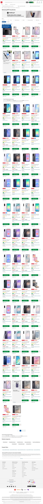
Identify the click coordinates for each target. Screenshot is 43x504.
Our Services (23, 464)
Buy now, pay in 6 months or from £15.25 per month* (26, 144)
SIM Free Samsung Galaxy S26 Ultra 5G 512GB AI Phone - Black (26, 291)
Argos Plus (13, 468)
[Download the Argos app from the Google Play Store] (34, 486)
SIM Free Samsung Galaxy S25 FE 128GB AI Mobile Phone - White (25, 265)
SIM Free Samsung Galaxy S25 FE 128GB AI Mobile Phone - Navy (6, 140)
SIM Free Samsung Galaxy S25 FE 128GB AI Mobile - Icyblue (6, 164)
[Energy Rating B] (3, 40)
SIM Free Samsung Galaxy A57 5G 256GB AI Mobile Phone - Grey (35, 164)
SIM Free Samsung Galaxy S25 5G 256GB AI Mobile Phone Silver (35, 342)
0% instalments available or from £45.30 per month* (26, 246)
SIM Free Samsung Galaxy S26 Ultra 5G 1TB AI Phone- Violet (16, 291)
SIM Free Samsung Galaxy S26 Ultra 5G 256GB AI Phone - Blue (16, 342)
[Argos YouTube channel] (7, 486)
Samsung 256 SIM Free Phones (29, 449)
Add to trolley (6, 46)
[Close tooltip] (10, 25)
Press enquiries (34, 467)
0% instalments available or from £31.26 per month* (16, 171)
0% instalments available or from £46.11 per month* (35, 270)
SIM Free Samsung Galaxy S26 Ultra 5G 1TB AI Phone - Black (26, 316)
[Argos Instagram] (15, 486)
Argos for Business (34, 464)
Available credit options (14, 372)
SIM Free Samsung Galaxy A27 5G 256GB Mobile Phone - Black (25, 140)
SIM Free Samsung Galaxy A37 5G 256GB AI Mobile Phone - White (6, 316)
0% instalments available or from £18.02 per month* (7, 146)
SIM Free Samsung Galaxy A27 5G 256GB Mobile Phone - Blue (16, 190)
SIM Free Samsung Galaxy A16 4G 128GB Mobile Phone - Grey (16, 367)
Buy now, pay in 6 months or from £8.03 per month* (7, 91)
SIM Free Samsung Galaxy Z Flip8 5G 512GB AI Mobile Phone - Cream (16, 38)
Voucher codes (23, 467)
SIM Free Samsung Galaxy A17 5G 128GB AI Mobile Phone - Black (6, 86)
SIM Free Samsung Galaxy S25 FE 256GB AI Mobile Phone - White (25, 214)
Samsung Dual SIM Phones (37, 449)
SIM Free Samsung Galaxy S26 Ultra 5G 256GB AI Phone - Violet (7, 342)
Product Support (14, 473)
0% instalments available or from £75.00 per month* (35, 43)
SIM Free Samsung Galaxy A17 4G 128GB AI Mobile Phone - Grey (25, 115)
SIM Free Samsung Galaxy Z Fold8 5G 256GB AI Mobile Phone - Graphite (35, 392)
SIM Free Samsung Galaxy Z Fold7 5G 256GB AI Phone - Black (7, 38)
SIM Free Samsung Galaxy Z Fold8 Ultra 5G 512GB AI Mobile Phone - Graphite (16, 416)
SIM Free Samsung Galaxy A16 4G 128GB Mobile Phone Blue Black (6, 115)
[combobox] (15, 2)
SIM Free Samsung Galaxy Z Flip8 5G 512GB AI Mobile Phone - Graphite (35, 291)
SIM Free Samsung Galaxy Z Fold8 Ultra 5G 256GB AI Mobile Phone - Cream (16, 62)
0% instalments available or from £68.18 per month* (26, 43)
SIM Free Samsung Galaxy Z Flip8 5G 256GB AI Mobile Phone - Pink (35, 265)
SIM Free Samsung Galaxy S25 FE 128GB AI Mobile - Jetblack (16, 140)
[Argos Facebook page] (9, 486)
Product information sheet (7, 40)
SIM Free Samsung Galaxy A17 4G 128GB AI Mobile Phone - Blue (35, 62)
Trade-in (23, 476)
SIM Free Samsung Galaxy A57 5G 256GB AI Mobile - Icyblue (6, 265)
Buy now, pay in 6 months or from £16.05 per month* (26, 169)
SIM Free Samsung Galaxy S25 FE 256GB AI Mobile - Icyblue (35, 115)
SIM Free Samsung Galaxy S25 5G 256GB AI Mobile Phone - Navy (6, 367)
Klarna (23, 471)
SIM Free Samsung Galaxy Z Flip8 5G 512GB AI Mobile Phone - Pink (7, 416)
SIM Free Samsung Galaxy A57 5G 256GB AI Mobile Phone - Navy (35, 190)
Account (3, 467)
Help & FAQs (3, 463)
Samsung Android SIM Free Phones (22, 449)
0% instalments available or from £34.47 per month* (35, 347)
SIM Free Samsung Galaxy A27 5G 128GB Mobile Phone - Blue (25, 190)
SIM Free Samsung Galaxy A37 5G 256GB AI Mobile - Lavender (6, 240)
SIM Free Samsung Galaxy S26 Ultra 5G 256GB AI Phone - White (35, 316)
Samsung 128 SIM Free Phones (5, 449)
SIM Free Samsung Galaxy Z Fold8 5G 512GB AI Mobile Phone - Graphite (26, 367)
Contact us (3, 464)
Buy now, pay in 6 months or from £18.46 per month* (7, 245)
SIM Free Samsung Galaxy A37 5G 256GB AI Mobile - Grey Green (6, 291)
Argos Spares (13, 476)
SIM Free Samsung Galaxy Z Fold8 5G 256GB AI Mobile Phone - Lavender (7, 392)
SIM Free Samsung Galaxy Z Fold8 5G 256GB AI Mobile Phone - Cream (26, 38)
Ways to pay (23, 463)
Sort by (3, 18)
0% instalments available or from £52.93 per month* (16, 43)
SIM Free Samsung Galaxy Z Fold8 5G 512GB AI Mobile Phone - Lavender (35, 38)
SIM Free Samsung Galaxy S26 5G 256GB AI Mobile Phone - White (25, 342)
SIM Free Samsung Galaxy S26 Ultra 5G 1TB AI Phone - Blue (16, 316)
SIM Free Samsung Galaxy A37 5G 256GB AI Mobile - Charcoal (35, 240)
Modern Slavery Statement (35, 468)
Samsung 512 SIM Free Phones (13, 449)
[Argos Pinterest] (13, 486)
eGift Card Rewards (24, 468)
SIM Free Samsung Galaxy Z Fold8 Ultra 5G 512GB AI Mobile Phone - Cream (26, 62)
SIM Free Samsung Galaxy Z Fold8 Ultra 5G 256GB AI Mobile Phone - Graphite (26, 392)
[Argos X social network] (11, 486)
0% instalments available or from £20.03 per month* (16, 121)
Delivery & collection (14, 463)
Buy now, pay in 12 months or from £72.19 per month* (7, 43)
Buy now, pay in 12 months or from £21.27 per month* (35, 169)
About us (33, 463)
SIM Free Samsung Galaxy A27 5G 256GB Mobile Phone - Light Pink (35, 214)
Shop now (5, 72)
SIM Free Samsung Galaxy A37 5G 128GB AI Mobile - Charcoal (25, 164)
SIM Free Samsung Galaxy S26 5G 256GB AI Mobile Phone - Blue (16, 214)
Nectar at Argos (24, 472)
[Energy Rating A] (13, 40)
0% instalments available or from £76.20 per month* (16, 67)
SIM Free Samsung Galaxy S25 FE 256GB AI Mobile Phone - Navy (16, 115)
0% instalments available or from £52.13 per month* (16, 271)
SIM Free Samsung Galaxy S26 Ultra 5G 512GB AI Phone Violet (16, 265)
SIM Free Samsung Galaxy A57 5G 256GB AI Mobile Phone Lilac (6, 190)
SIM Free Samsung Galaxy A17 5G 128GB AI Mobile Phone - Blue (16, 86)
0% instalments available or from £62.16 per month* (16, 297)
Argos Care (13, 472)
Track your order (14, 467)
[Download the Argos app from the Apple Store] (29, 486)
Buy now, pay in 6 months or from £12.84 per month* (35, 144)
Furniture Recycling (24, 475)
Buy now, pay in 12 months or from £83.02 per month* (26, 67)
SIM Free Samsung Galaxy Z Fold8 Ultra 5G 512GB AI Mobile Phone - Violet (35, 367)
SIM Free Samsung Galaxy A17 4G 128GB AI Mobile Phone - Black (25, 86)
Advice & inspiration (4, 468)
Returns (13, 464)
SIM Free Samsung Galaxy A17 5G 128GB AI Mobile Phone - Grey (35, 86)
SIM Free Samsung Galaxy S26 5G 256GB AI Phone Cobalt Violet (16, 240)
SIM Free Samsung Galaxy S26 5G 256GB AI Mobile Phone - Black (16, 164)
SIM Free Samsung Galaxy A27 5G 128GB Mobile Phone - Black (35, 140)
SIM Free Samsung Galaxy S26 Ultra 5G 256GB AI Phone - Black (26, 240)
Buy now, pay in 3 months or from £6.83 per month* (35, 67)
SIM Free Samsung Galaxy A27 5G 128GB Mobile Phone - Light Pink (6, 214)
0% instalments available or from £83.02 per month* (35, 372)
